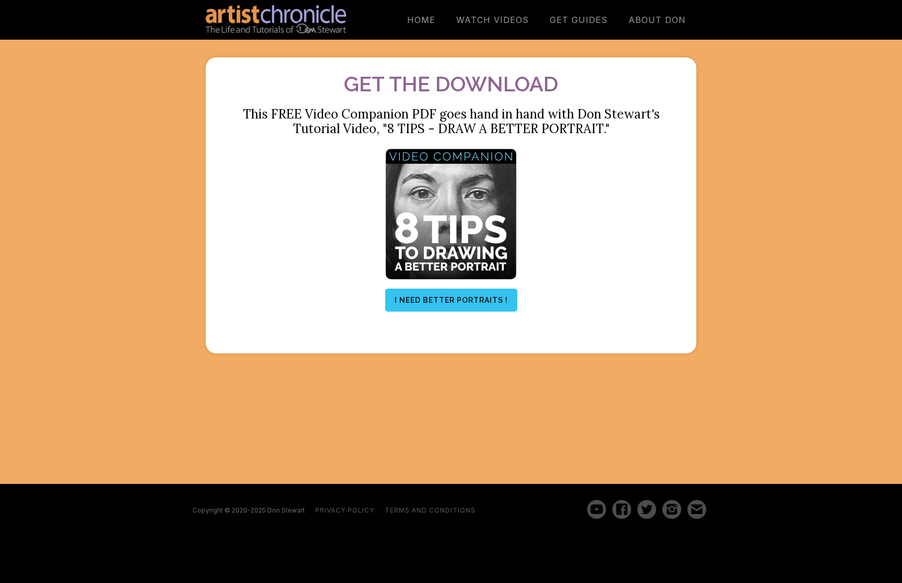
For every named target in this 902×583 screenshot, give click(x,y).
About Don (657, 20)
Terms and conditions (430, 510)
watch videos (492, 20)
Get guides (579, 20)
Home (421, 20)
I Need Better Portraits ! (451, 300)
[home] (276, 19)
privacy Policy (344, 510)
